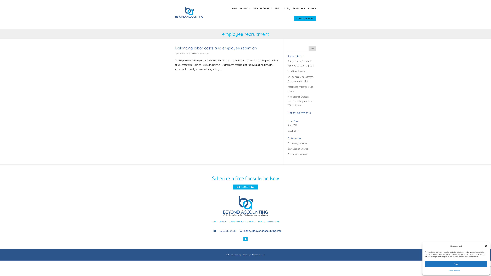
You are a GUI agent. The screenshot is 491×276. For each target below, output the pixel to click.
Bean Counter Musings (298, 148)
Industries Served (261, 8)
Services (243, 8)
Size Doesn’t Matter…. (297, 71)
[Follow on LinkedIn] (245, 239)
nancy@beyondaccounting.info (263, 230)
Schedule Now (245, 187)
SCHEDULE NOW (304, 18)
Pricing (286, 8)
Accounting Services (297, 143)
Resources (298, 8)
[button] (486, 246)
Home (234, 8)
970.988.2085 (228, 230)
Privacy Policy (236, 222)
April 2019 (292, 125)
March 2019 (293, 131)
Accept (456, 264)
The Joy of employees (202, 53)
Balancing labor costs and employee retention (216, 48)
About (278, 8)
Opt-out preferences (454, 271)
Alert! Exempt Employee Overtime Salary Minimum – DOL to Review (301, 101)
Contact (312, 8)
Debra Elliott (181, 53)
